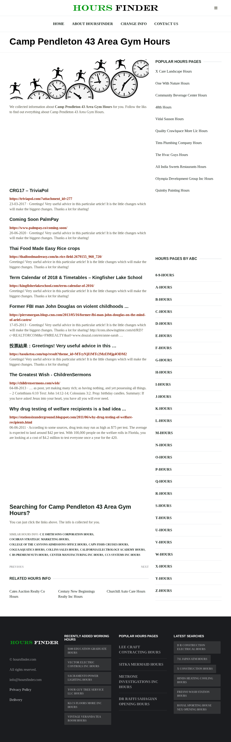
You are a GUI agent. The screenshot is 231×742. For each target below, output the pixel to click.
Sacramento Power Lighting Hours (83, 677)
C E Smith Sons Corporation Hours (66, 534)
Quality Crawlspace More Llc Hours (181, 131)
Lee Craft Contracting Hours (140, 649)
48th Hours (163, 107)
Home (58, 24)
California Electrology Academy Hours (112, 549)
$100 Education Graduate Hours (87, 650)
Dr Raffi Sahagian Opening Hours (138, 701)
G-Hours (163, 360)
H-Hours (163, 372)
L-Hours (163, 421)
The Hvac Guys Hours (171, 155)
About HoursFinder (92, 24)
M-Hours (164, 433)
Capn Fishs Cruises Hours (108, 544)
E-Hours (163, 336)
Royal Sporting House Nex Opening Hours (194, 707)
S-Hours (163, 506)
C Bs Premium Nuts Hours (28, 554)
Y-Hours (163, 578)
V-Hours (163, 542)
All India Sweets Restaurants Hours (180, 167)
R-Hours (163, 493)
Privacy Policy (20, 690)
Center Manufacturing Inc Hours (76, 554)
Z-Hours (163, 591)
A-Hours (163, 287)
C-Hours (163, 312)
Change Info (134, 24)
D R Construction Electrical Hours (191, 647)
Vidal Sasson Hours (169, 119)
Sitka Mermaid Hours (141, 664)
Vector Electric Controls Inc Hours (83, 664)
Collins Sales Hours (62, 549)
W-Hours (164, 554)
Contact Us (166, 24)
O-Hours (163, 457)
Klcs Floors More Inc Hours (85, 705)
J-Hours (163, 396)
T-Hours (163, 518)
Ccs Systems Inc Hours (122, 554)
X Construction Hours (195, 668)
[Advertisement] (79, 151)
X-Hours (163, 566)
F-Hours (163, 348)
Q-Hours (163, 481)
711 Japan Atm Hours (192, 659)
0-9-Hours (164, 275)
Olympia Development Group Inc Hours (184, 179)
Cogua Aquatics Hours (27, 549)
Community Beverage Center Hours (181, 95)
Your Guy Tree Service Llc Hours (86, 691)
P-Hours (163, 469)
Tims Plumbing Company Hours (178, 143)
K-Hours (163, 408)
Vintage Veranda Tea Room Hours (84, 718)
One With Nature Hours (172, 83)
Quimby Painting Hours (172, 190)
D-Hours (163, 323)
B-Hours (163, 299)
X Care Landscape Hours (173, 71)
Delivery (15, 700)
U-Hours (163, 530)
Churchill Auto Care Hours (126, 591)
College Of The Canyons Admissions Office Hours (48, 544)
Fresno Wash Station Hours (193, 693)
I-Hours (163, 384)
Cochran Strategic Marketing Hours (39, 539)
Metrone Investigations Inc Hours (138, 682)
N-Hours (163, 445)
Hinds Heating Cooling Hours (195, 680)
